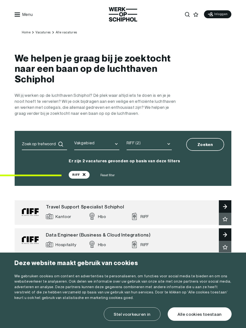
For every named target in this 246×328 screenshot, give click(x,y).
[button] (225, 219)
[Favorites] (196, 14)
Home (26, 32)
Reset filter (107, 175)
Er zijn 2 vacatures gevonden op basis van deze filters (124, 160)
